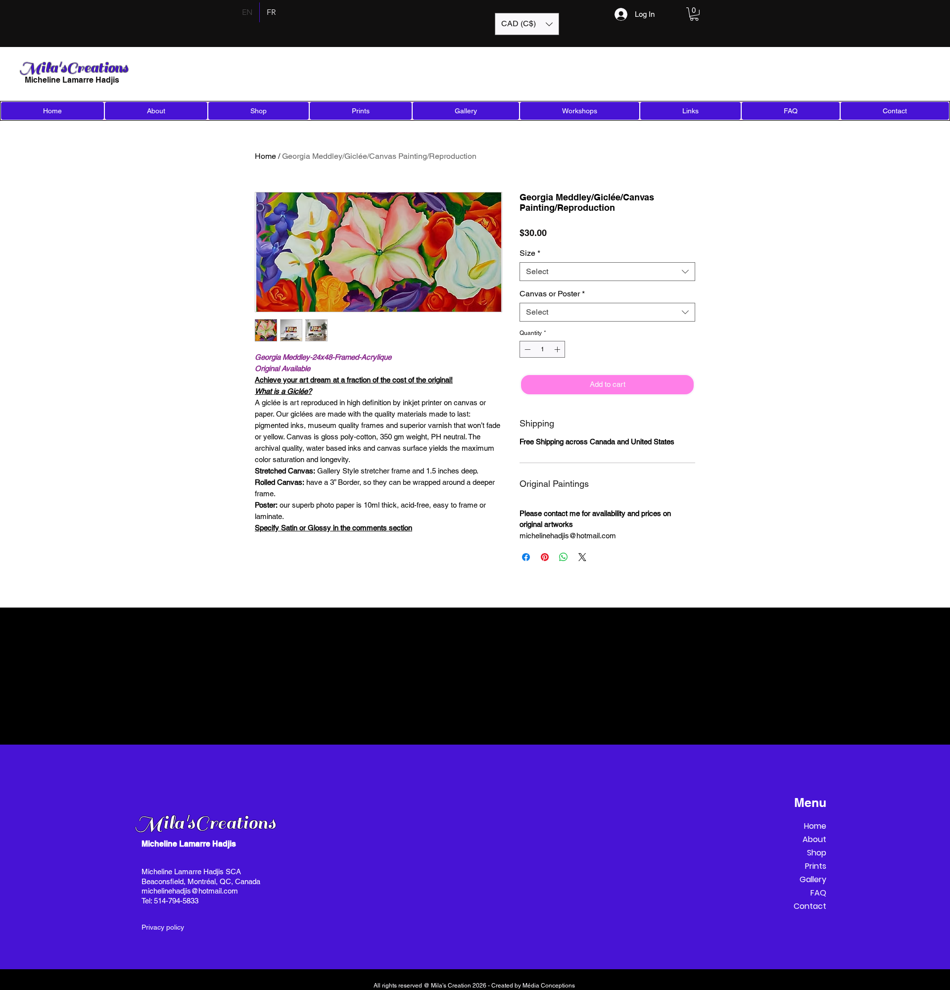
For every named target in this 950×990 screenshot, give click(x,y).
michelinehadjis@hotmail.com (190, 891)
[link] (694, 14)
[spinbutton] (542, 349)
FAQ (818, 892)
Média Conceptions (549, 985)
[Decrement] (526, 349)
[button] (527, 24)
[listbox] (527, 24)
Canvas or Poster (552, 293)
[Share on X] (582, 557)
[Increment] (558, 349)
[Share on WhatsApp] (564, 557)
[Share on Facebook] (526, 557)
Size (530, 253)
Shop (816, 852)
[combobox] (607, 271)
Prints (815, 866)
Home (265, 156)
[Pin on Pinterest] (545, 557)
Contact (810, 906)
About (814, 839)
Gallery (813, 879)
